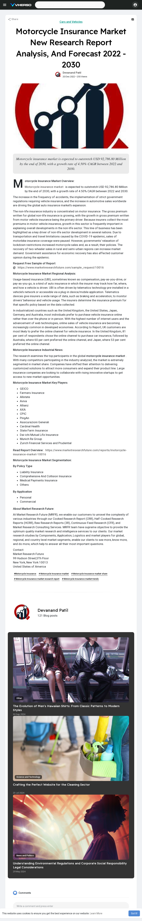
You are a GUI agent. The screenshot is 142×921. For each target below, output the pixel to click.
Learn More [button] (96, 913)
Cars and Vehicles (71, 21)
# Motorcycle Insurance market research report (36, 579)
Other (19, 698)
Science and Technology (28, 777)
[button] (70, 4)
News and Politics (25, 855)
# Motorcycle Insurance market (54, 574)
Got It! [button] (134, 913)
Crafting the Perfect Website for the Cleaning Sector (51, 784)
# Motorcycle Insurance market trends (80, 579)
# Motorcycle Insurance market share (89, 574)
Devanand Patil (72, 72)
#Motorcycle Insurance (25, 574)
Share (14, 19)
